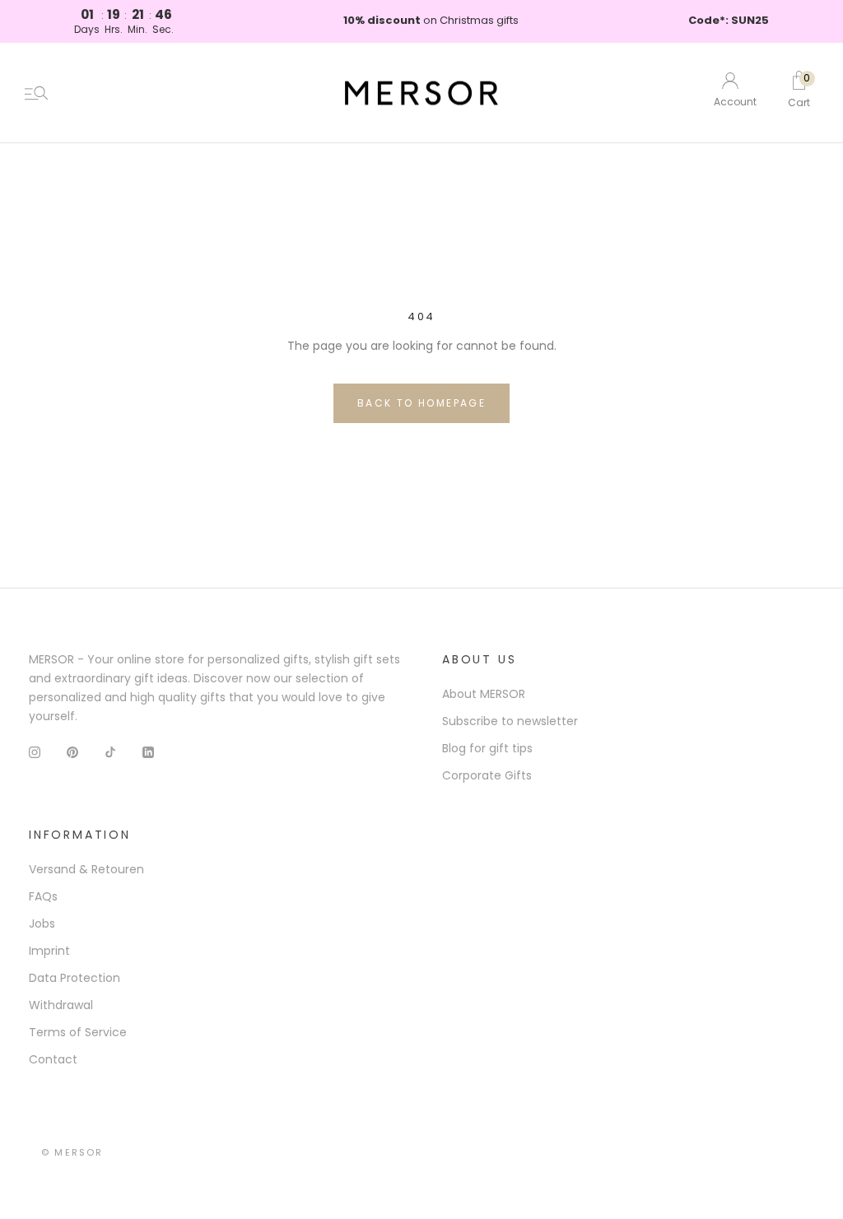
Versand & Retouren (86, 869)
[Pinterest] (72, 751)
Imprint (49, 950)
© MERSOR (72, 1152)
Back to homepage (421, 403)
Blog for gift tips (487, 748)
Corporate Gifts (487, 775)
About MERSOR (483, 694)
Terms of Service (78, 1032)
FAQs (43, 896)
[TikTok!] (110, 751)
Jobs (42, 923)
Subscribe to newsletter (510, 721)
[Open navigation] (36, 93)
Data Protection (74, 978)
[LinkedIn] (148, 751)
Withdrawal (61, 1005)
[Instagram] (34, 751)
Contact (53, 1059)
